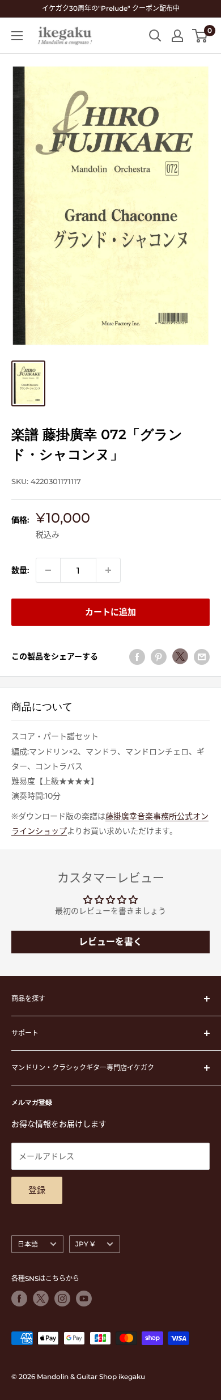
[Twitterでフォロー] (41, 1298)
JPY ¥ (85, 1244)
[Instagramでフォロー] (62, 1298)
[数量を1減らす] (48, 570)
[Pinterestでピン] (159, 656)
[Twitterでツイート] (180, 656)
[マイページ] (177, 35)
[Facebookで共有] (137, 656)
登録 (36, 1190)
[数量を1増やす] (108, 570)
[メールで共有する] (202, 656)
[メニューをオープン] (17, 35)
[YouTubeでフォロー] (84, 1298)
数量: (20, 570)
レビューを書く (110, 941)
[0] (200, 36)
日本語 (28, 1244)
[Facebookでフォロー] (19, 1298)
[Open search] (155, 35)
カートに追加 (110, 611)
